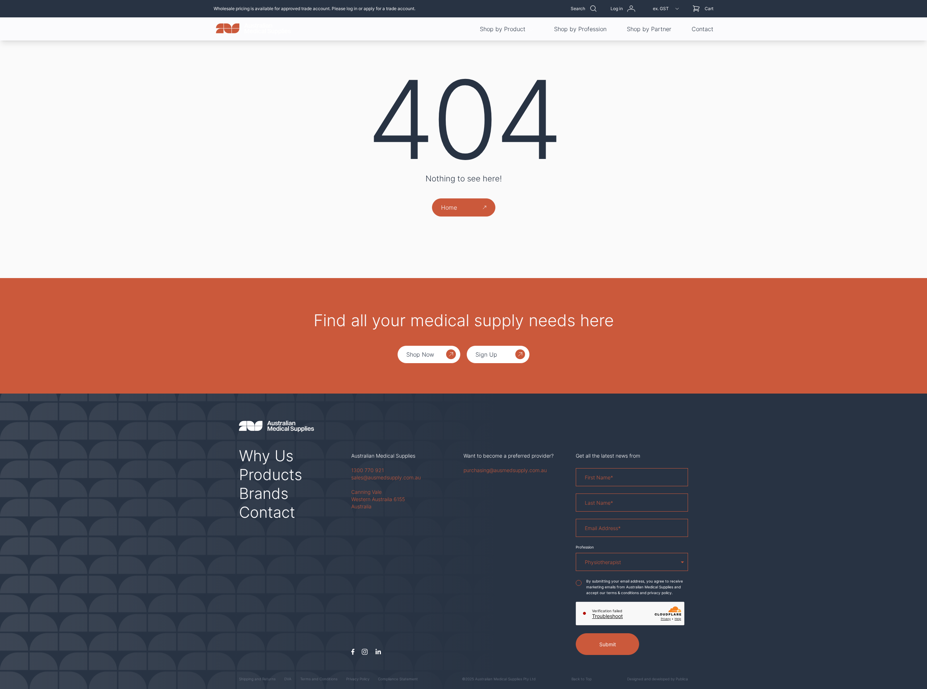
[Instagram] (365, 652)
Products (270, 474)
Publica (682, 679)
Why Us (266, 455)
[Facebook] (353, 652)
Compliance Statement (398, 679)
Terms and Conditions (318, 679)
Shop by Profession (580, 29)
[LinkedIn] (378, 652)
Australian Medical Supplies (383, 456)
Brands (264, 493)
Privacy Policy (357, 679)
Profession (585, 547)
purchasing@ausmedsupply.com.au (505, 470)
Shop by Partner (649, 29)
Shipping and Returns (257, 679)
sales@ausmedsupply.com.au (386, 477)
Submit (607, 644)
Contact (702, 29)
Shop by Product (502, 29)
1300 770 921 (367, 470)
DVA (287, 679)
